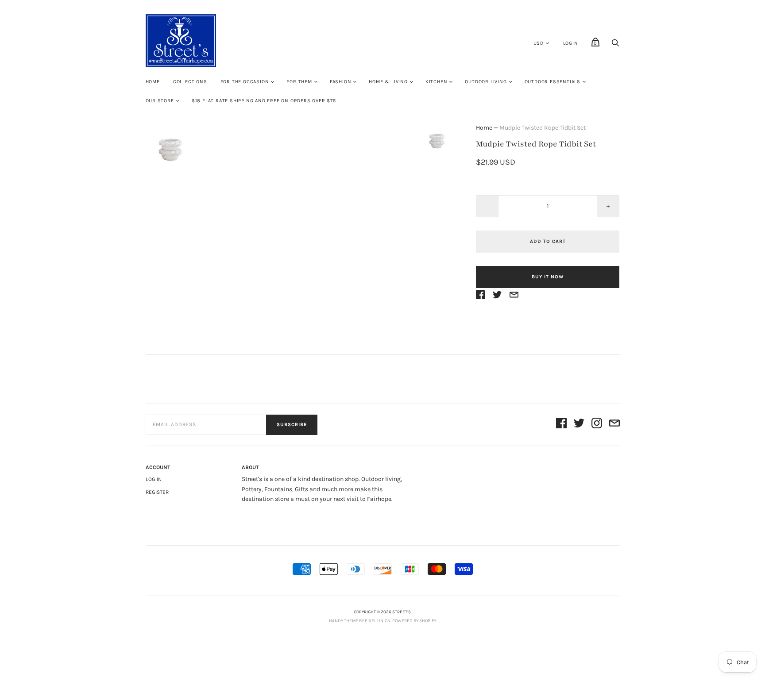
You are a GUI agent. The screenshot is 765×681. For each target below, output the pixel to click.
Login (570, 43)
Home (153, 82)
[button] (437, 140)
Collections (190, 82)
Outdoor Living (485, 82)
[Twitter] (579, 424)
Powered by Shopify (414, 620)
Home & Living (388, 82)
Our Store (160, 101)
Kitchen (436, 82)
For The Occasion (244, 82)
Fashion (341, 82)
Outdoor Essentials (552, 82)
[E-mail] (614, 424)
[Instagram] (596, 424)
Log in (154, 479)
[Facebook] (561, 424)
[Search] (615, 45)
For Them (299, 82)
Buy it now (548, 277)
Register (157, 492)
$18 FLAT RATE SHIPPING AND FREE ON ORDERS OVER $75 (264, 101)
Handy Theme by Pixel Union (359, 620)
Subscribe (292, 424)
